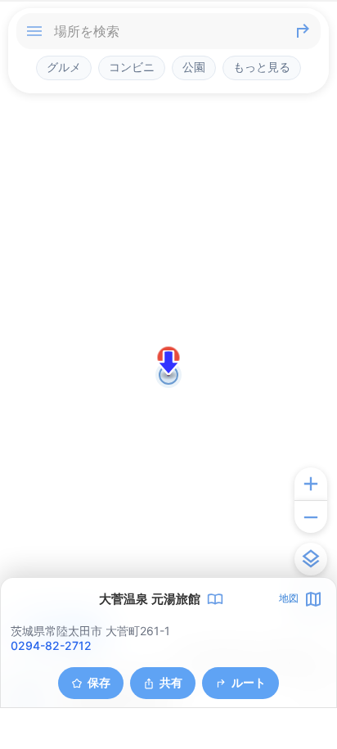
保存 (99, 682)
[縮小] (310, 516)
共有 (171, 682)
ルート (248, 682)
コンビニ (132, 67)
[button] (168, 362)
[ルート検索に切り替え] (302, 31)
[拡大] (310, 483)
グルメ (64, 67)
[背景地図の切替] (310, 559)
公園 (193, 67)
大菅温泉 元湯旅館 (149, 599)
